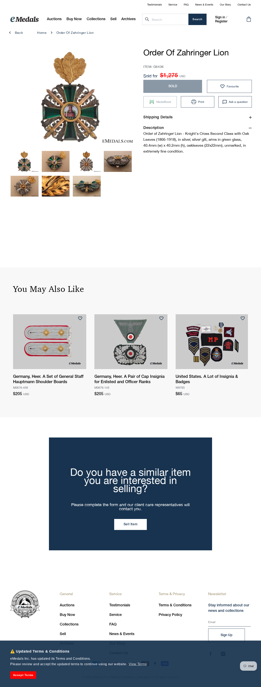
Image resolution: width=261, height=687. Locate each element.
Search (197, 19)
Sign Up (226, 635)
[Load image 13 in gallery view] (56, 186)
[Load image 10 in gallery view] (87, 161)
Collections (69, 624)
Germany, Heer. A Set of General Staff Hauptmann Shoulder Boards (48, 379)
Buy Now (67, 615)
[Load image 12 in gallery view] (25, 186)
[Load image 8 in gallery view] (25, 161)
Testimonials (154, 4)
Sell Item (130, 524)
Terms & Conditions (175, 605)
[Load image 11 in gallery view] (118, 161)
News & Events (204, 4)
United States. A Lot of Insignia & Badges (207, 379)
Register (221, 21)
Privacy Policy (170, 615)
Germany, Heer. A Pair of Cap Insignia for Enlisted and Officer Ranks (129, 379)
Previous (17, 98)
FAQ (186, 4)
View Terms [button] (138, 664)
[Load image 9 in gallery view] (56, 161)
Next (125, 98)
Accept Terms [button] (23, 675)
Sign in (220, 17)
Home (41, 32)
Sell (63, 634)
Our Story (225, 4)
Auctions (67, 605)
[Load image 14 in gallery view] (87, 186)
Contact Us (244, 4)
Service (172, 4)
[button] (74, 19)
